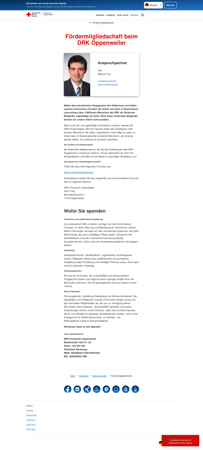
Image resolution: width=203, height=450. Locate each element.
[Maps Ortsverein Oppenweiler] (96, 389)
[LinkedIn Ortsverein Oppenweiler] (77, 389)
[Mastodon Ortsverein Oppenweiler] (106, 389)
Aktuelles (100, 15)
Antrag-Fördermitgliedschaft (78, 172)
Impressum (30, 419)
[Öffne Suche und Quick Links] (142, 15)
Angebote (110, 15)
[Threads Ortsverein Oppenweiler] (125, 389)
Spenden (134, 15)
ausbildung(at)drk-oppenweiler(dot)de (108, 82)
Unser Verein (122, 15)
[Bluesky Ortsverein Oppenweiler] (116, 389)
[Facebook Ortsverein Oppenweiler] (67, 389)
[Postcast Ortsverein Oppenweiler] (135, 389)
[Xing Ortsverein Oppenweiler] (87, 389)
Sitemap (29, 410)
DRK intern (31, 429)
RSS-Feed (30, 424)
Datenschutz (31, 415)
